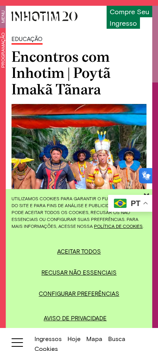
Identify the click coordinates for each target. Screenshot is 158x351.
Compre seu (129, 11)
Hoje (74, 338)
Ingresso (123, 23)
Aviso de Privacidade (75, 318)
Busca (116, 338)
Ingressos (48, 338)
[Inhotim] (44, 16)
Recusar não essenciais (79, 272)
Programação (2, 50)
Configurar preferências (79, 293)
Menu (2, 16)
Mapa (94, 338)
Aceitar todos (79, 251)
